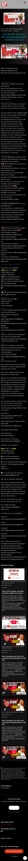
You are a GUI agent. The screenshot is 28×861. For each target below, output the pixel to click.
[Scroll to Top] (25, 853)
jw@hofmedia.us (6, 838)
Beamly (16, 856)
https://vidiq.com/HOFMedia (10, 357)
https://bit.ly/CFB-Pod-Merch (10, 279)
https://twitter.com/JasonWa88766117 (13, 519)
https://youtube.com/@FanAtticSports (13, 246)
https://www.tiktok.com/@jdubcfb (12, 319)
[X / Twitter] (2, 825)
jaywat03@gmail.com (12, 475)
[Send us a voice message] (25, 858)
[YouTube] (10, 825)
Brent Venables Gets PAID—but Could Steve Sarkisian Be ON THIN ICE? (14, 658)
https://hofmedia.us (7, 435)
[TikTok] (7, 825)
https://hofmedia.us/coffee (10, 199)
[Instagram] (4, 825)
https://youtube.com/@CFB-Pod (11, 235)
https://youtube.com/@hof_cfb (11, 426)
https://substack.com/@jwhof (10, 441)
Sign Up (14, 808)
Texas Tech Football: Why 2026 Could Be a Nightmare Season (13, 592)
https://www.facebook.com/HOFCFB (12, 330)
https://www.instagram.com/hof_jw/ (13, 530)
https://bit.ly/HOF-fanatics (9, 286)
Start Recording (14, 851)
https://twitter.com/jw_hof (9, 314)
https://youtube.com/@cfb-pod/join (12, 219)
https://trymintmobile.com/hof (11, 95)
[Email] (2, 831)
